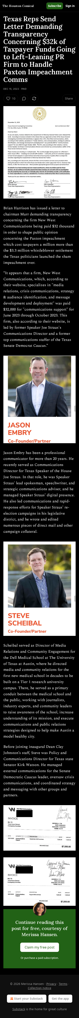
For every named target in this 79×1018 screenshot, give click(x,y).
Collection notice (39, 988)
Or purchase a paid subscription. (40, 958)
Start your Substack (28, 999)
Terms (63, 984)
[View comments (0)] (24, 98)
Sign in (70, 6)
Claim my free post (40, 947)
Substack (18, 1009)
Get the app (60, 999)
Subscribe (54, 6)
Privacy (51, 984)
